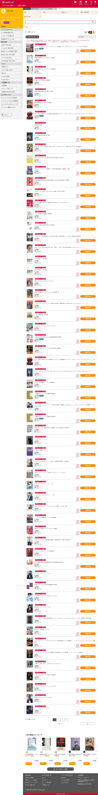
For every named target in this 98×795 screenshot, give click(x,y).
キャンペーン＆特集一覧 (7, 35)
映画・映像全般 (85, 12)
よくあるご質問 (5, 76)
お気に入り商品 (29, 777)
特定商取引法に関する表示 (8, 91)
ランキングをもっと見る (60, 769)
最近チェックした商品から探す (9, 51)
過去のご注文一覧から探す (8, 54)
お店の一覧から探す (6, 45)
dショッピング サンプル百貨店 (9, 97)
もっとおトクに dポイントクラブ (9, 104)
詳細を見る (88, 50)
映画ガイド (65, 12)
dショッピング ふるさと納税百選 (9, 101)
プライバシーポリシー (7, 88)
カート (43, 777)
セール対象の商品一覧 (7, 32)
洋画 (25, 12)
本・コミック (35, 8)
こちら (43, 789)
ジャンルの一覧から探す (7, 48)
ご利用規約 (4, 85)
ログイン (6, 114)
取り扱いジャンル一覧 (31, 782)
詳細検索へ (4, 26)
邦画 (44, 12)
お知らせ (3, 73)
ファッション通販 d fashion (8, 107)
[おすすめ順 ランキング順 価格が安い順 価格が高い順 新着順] (86, 36)
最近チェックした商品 (31, 780)
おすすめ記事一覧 (46, 775)
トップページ (27, 8)
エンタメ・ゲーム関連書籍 (46, 8)
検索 (93, 22)
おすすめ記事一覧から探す (8, 61)
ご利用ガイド (4, 66)
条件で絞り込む (32, 36)
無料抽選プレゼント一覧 (7, 39)
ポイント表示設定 (46, 782)
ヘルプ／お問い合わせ (7, 70)
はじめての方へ (5, 79)
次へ (88, 723)
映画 (56, 8)
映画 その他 (27, 16)
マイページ (45, 780)
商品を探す (28, 775)
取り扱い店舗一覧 (30, 785)
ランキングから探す (6, 57)
